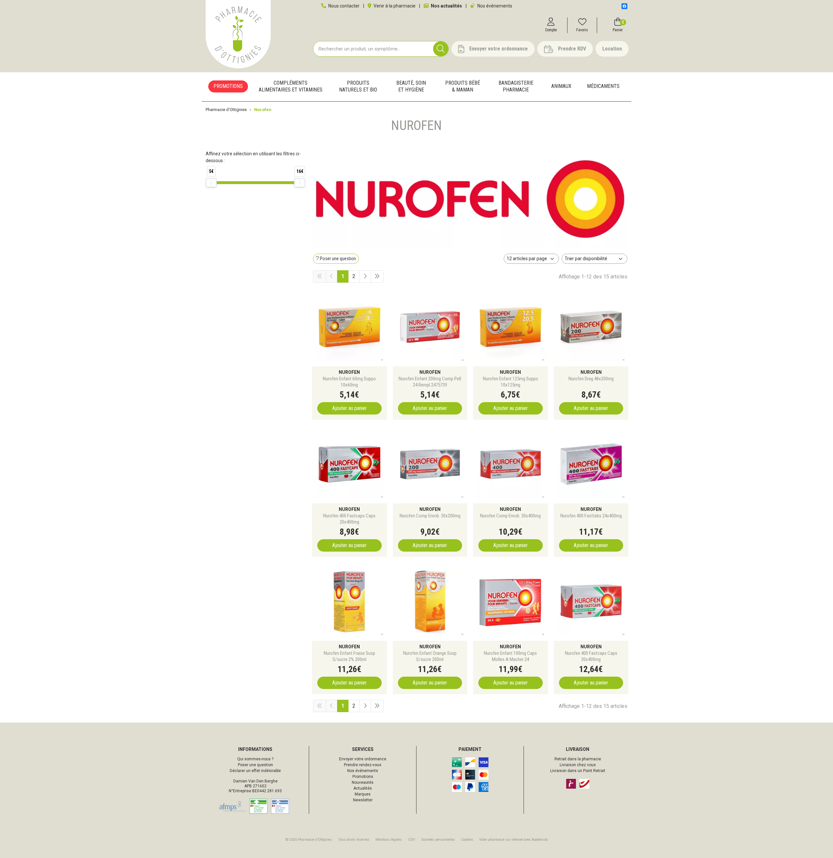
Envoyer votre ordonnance (362, 759)
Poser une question (255, 765)
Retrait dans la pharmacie (577, 759)
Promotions (362, 776)
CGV (411, 839)
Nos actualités (446, 5)
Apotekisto (513, 839)
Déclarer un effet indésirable (255, 770)
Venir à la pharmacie (394, 5)
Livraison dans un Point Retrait (577, 770)
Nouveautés (363, 782)
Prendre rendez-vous (362, 765)
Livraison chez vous (578, 765)
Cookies (467, 839)
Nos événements (494, 5)
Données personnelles (438, 839)
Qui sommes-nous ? (255, 759)
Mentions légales (389, 839)
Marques (363, 794)
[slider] (211, 182)
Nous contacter (343, 5)
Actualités (362, 788)
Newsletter (363, 800)
